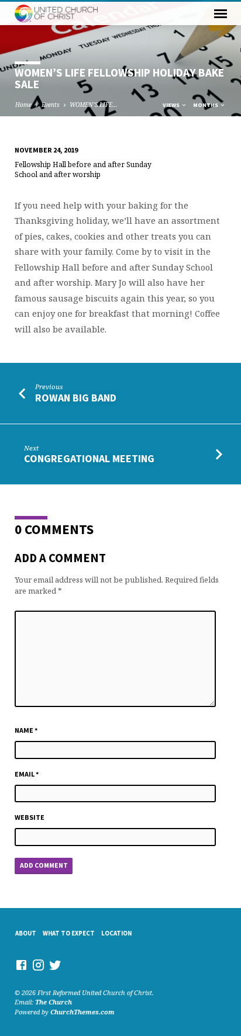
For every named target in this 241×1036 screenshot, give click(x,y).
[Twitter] (55, 964)
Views (172, 105)
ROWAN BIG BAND (75, 397)
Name (26, 730)
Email (27, 774)
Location (116, 933)
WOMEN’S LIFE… (94, 105)
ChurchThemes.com (82, 1011)
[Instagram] (38, 964)
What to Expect (69, 933)
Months (206, 105)
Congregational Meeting (89, 458)
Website (29, 817)
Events (51, 105)
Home (23, 105)
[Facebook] (21, 964)
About (25, 933)
